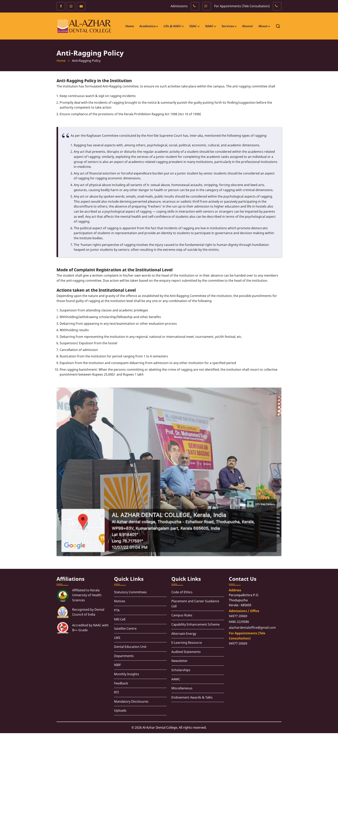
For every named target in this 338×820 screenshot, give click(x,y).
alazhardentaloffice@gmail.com (252, 627)
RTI (116, 692)
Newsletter (179, 661)
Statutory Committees (130, 592)
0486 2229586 (239, 621)
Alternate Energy (183, 633)
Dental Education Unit (130, 647)
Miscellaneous (181, 688)
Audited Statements (186, 652)
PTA (117, 610)
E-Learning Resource (186, 642)
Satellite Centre (125, 628)
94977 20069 (238, 616)
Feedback (121, 683)
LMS (117, 638)
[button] (61, 473)
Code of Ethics (181, 592)
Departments (124, 656)
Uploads (120, 710)
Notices (119, 601)
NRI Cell (119, 619)
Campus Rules (181, 615)
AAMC (175, 679)
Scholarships (180, 670)
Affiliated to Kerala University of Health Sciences (87, 595)
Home (129, 26)
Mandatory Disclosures (131, 701)
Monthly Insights (126, 674)
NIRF (117, 665)
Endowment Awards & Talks (192, 697)
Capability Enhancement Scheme (195, 624)
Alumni (247, 26)
